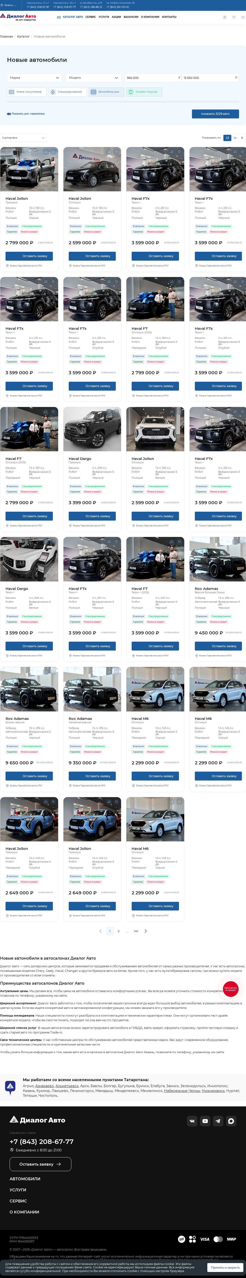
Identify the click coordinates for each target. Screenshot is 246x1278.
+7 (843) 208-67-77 (64, 7)
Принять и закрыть (225, 1267)
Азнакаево (44, 1086)
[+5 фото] (92, 429)
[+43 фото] (29, 689)
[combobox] (34, 77)
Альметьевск (67, 1086)
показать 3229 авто (215, 114)
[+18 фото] (29, 559)
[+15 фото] (155, 429)
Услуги (104, 17)
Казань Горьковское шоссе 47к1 (26, 266)
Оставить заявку (29, 257)
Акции (116, 17)
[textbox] (32, 77)
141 (136, 931)
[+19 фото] (29, 169)
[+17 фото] (29, 429)
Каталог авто (73, 17)
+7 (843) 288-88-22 (91, 7)
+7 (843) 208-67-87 (38, 7)
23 (227, 138)
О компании (150, 17)
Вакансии (131, 17)
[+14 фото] (155, 169)
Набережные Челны (182, 1091)
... (127, 931)
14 (235, 138)
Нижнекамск (213, 1091)
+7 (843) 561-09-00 (117, 7)
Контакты (169, 17)
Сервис (91, 17)
